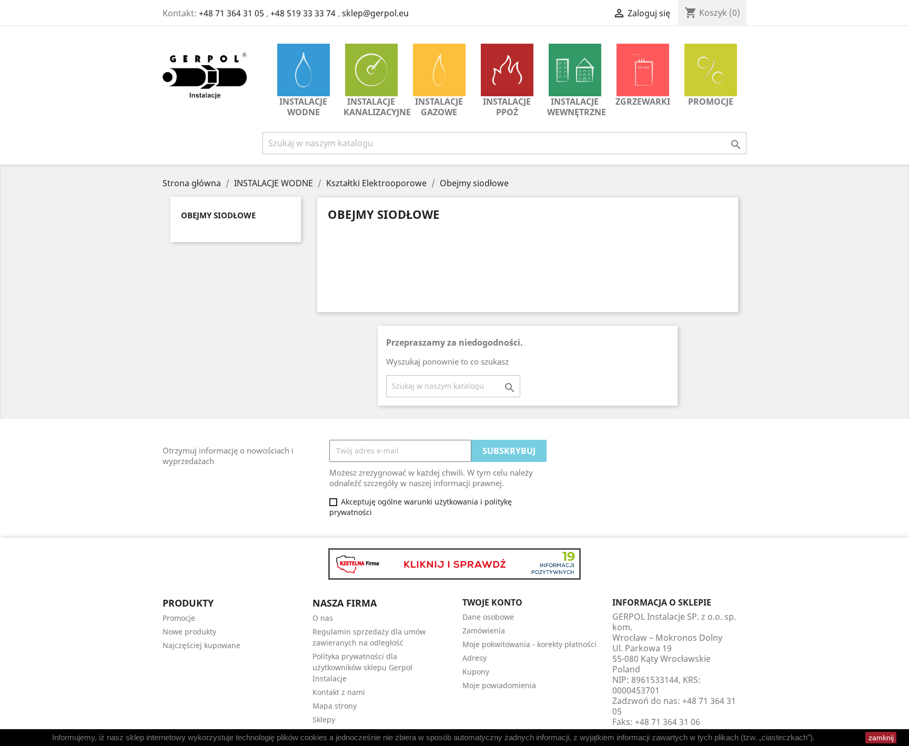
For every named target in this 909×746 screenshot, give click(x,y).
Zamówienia (483, 631)
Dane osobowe (488, 617)
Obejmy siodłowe (218, 215)
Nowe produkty (189, 632)
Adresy (474, 658)
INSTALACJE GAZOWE (439, 107)
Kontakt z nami (338, 692)
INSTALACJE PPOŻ (507, 107)
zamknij (881, 737)
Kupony (475, 672)
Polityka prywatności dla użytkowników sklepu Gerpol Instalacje (362, 667)
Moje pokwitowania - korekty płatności (529, 644)
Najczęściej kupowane (201, 645)
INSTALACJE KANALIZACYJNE (374, 107)
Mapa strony (334, 706)
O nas (322, 618)
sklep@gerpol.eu (375, 13)
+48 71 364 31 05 (231, 13)
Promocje (710, 101)
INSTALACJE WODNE (303, 107)
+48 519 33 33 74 (303, 13)
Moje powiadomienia (499, 685)
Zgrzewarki (642, 101)
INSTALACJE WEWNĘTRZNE (576, 107)
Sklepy (323, 719)
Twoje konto (492, 602)
